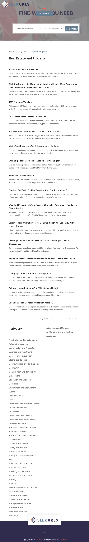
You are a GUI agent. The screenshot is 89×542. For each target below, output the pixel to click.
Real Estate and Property (35, 51)
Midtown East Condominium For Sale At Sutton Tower (35, 131)
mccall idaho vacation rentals (23, 69)
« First (52, 319)
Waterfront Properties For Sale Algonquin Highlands (34, 146)
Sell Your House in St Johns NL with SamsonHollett (33, 288)
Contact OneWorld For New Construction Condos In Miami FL (38, 190)
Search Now (71, 28)
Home (11, 51)
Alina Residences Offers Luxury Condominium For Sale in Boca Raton (42, 258)
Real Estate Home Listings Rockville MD (28, 116)
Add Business (44, 13)
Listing (19, 51)
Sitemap (64, 539)
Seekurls (39, 539)
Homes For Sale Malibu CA (21, 175)
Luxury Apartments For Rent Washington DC (30, 273)
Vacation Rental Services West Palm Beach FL (31, 302)
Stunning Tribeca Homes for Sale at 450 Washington (34, 160)
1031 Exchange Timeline (20, 102)
